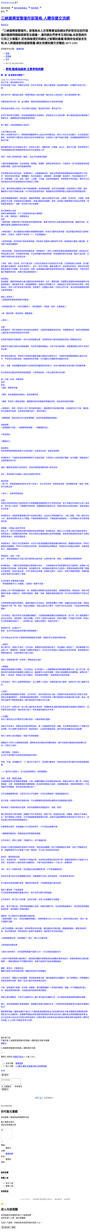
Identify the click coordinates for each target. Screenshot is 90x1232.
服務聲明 (67, 1199)
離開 (13, 1227)
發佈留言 (5, 1089)
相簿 (7, 54)
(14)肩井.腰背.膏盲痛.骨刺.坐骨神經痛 (31, 1066)
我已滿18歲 (6, 1227)
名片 (7, 59)
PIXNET (27, 1199)
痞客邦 (16, 1057)
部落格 (8, 56)
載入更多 (5, 1075)
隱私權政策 (58, 1199)
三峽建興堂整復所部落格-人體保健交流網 (35, 18)
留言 (21, 1057)
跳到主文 (4, 25)
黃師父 (4, 1043)
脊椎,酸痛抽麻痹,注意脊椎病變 (25, 69)
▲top (3, 1070)
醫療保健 (20, 49)
